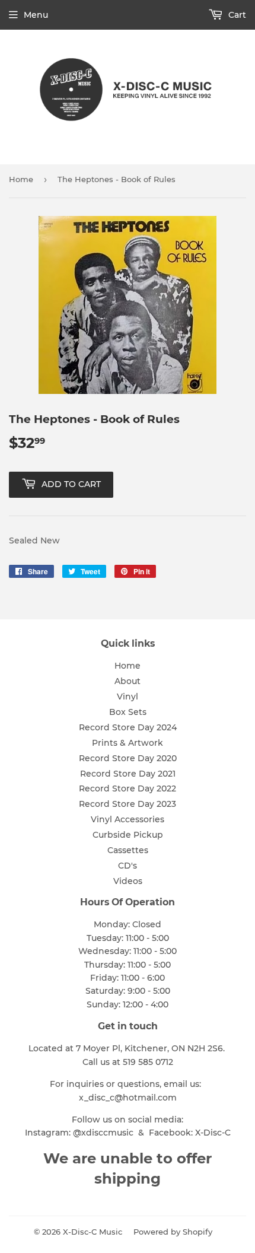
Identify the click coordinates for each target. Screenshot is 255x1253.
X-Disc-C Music (92, 1231)
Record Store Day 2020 (128, 758)
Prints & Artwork (127, 742)
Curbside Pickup (128, 834)
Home (21, 179)
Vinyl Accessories (127, 819)
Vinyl (127, 696)
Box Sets (127, 712)
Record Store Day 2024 (128, 727)
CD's (127, 865)
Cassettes (127, 850)
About (127, 681)
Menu (36, 14)
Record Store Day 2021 (128, 773)
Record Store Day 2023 (127, 804)
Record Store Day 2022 (127, 788)
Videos (127, 881)
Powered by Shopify (172, 1231)
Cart (236, 14)
